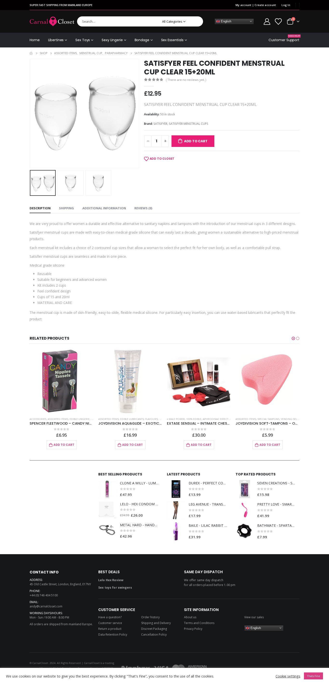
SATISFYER (160, 124)
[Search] (196, 21)
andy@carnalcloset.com (46, 606)
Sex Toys (82, 40)
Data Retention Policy (112, 634)
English (225, 21)
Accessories (38, 419)
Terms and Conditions (199, 623)
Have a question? (110, 617)
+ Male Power (176, 419)
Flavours (151, 419)
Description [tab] (40, 208)
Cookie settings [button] (288, 676)
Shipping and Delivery (156, 623)
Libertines (56, 40)
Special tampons (268, 419)
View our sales (254, 617)
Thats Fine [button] (313, 676)
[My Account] (267, 21)
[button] (293, 338)
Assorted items (58, 419)
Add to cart (196, 141)
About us (190, 617)
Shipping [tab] (66, 208)
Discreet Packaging (154, 629)
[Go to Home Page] (31, 53)
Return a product (109, 629)
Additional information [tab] (104, 208)
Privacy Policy (193, 629)
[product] (61, 381)
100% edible (193, 419)
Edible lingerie (80, 419)
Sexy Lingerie (112, 40)
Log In (286, 5)
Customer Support (284, 38)
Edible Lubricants (132, 419)
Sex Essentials (172, 40)
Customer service (110, 623)
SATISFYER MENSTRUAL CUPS (188, 124)
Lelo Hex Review (110, 580)
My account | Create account (256, 5)
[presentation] (30, 113)
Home (35, 40)
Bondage (142, 40)
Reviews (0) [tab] (143, 208)
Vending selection (293, 419)
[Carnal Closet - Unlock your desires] (52, 21)
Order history (150, 617)
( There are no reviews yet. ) (186, 80)
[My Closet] (278, 21)
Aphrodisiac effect (215, 419)
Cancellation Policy (154, 634)
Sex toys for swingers (115, 587)
